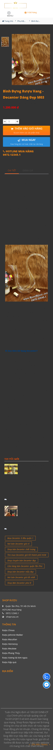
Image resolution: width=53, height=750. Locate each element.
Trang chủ (8, 21)
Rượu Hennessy (10, 644)
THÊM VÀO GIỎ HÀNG (28, 130)
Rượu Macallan (9, 639)
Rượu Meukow (9, 648)
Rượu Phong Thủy (11, 653)
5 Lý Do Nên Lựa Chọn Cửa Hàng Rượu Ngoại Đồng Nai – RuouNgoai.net (34, 481)
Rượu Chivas (8, 630)
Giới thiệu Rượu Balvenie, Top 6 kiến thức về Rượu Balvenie (35, 468)
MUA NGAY (26, 141)
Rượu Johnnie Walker (12, 634)
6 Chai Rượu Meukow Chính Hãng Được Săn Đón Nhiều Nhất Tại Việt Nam (34, 510)
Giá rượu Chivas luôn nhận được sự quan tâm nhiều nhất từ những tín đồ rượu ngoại (34, 525)
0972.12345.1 (12, 613)
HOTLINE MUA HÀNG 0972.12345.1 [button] (18, 153)
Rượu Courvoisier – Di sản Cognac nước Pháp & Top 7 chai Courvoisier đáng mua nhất (34, 496)
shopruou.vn (12, 616)
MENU (10, 15)
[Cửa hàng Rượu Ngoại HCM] (15, 4)
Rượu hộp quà (9, 662)
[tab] (12, 171)
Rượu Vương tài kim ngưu (14, 657)
